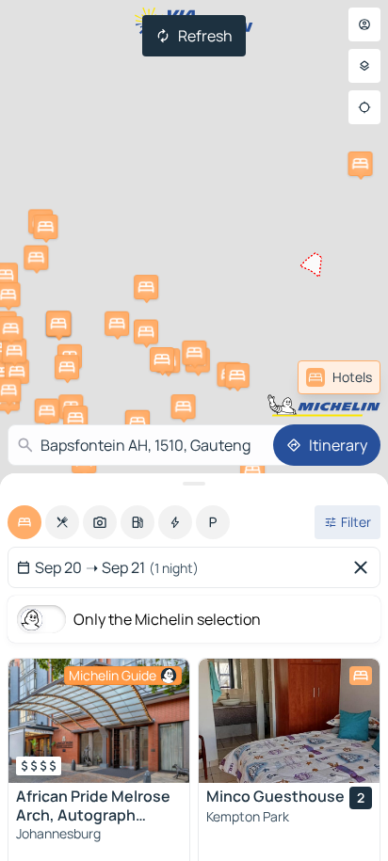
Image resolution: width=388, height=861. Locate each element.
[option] (24, 522)
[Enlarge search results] (194, 483)
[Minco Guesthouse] (289, 721)
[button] (146, 287)
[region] (98, 721)
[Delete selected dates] (364, 567)
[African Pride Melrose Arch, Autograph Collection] (98, 721)
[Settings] (364, 66)
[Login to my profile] (364, 24)
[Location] (364, 107)
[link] (339, 377)
